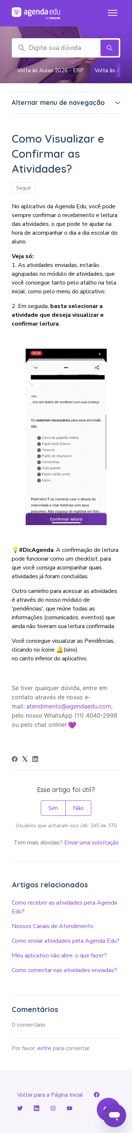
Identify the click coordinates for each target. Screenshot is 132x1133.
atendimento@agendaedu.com (68, 706)
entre (44, 1048)
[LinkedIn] (35, 760)
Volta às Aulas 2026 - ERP (50, 70)
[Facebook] (15, 760)
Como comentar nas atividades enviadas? (64, 970)
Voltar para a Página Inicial (50, 1095)
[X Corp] (25, 760)
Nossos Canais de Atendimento (53, 926)
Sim (53, 808)
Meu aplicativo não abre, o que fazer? (59, 955)
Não (78, 808)
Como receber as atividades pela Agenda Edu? (64, 907)
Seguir (23, 187)
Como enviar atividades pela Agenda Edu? (66, 941)
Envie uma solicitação (91, 843)
